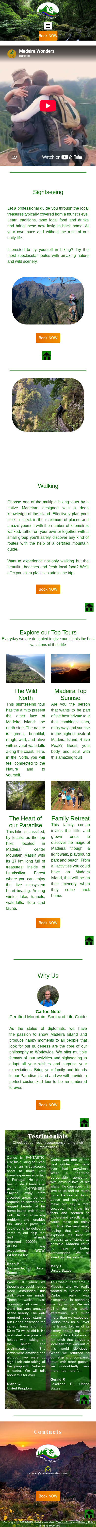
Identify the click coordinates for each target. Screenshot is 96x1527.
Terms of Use (64, 1522)
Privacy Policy (86, 1522)
